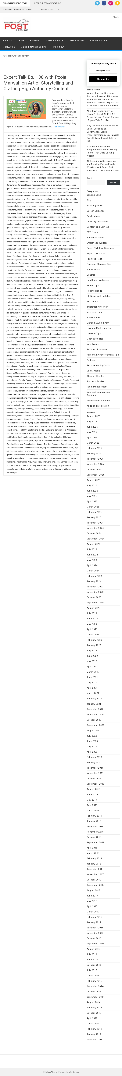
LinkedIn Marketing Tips (33, 47)
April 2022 (92, 666)
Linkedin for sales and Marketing (21, 302)
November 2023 (95, 592)
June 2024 (92, 554)
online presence (60, 327)
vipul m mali (22, 462)
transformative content (60, 455)
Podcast (10, 362)
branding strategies (37, 217)
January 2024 (94, 581)
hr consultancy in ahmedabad (59, 270)
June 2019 (92, 794)
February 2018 (94, 858)
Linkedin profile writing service (20, 309)
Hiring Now (58, 47)
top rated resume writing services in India (31, 455)
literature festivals (49, 316)
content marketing (54, 227)
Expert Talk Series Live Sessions (61, 252)
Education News (95, 237)
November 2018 (95, 831)
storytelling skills (61, 405)
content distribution (43, 224)
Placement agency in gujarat (58, 341)
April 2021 (92, 688)
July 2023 (92, 613)
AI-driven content (28, 149)
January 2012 (94, 1034)
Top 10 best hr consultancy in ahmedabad (54, 419)
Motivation (9, 47)
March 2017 (93, 911)
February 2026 (94, 448)
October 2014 (94, 991)
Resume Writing (98, 41)
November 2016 (95, 933)
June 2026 (92, 427)
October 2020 (94, 720)
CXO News (92, 232)
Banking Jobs (94, 195)
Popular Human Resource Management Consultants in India (32, 369)
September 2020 (95, 725)
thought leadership (62, 416)
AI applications (13, 149)
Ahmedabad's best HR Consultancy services (57, 146)
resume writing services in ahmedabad (54, 398)
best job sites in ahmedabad (51, 178)
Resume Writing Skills (98, 365)
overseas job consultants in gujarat (22, 338)
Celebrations (93, 216)
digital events (38, 238)
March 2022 (93, 672)
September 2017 (95, 885)
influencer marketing (68, 281)
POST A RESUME (39, 384)
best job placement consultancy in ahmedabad (32, 171)
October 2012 (94, 1013)
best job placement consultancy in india (44, 174)
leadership (41, 295)
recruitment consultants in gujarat (32, 394)
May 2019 (92, 799)
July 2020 (92, 736)
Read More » (59, 127)
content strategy (42, 231)
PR (49, 384)
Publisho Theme (50, 1072)
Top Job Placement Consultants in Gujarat (25, 444)
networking (73, 323)
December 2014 (95, 986)
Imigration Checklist (97, 306)
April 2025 (92, 501)
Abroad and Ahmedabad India (42, 142)
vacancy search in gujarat (37, 458)
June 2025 (92, 490)
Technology (57, 408)
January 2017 (94, 922)
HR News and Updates (99, 296)
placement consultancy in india (40, 348)
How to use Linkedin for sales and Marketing (26, 270)
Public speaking (41, 387)
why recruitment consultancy (45, 465)
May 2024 (92, 560)
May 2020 (92, 746)
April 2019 (92, 805)
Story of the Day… (96, 376)
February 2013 (94, 1007)
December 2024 (95, 522)
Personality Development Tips (43, 139)
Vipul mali (32, 462)
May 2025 (92, 496)
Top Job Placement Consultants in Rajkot (24, 448)
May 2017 (92, 901)
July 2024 (92, 549)
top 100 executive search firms (20, 426)
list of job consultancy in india (43, 313)
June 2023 (92, 618)
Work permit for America (65, 469)
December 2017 (95, 869)
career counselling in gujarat (19, 220)
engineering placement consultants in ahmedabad (39, 245)
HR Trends (70, 135)
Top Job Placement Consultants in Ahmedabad (54, 440)
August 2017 (93, 890)
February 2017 (94, 917)
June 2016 (92, 959)
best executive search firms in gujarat (47, 156)
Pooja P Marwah (22, 362)
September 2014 (95, 997)
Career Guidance (54, 41)
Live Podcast (64, 316)
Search (90, 178)
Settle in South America (56, 401)
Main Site (8, 41)
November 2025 (95, 464)
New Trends (24, 139)
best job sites (31, 178)
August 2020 (93, 730)
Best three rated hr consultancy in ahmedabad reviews (35, 195)
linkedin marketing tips (37, 306)
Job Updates (93, 317)
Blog (17, 135)
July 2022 (92, 650)
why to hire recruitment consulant (39, 469)
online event (30, 327)
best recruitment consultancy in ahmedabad (32, 188)
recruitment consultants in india (62, 394)
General (61, 135)
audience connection (63, 149)
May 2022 (92, 661)
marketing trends (40, 320)
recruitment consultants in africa (32, 391)
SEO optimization (37, 401)
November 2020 (95, 714)
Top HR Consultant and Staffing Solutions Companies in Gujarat (34, 433)
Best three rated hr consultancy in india (43, 199)
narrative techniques (28, 323)
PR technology (58, 384)
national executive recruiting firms (52, 323)
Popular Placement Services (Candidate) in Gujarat (40, 380)
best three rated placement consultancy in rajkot (45, 210)
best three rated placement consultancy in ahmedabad (49, 203)
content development (24, 224)
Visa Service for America (67, 462)
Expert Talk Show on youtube (35, 256)
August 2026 (93, 416)
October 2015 (94, 965)
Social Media (93, 370)
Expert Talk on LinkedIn (36, 252)
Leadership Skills (54, 295)
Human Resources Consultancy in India (30, 277)
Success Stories (14, 142)
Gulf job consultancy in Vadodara (40, 267)
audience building (45, 149)
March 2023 (93, 634)
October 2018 (94, 837)
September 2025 (95, 474)
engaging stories (35, 242)
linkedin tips (39, 309)
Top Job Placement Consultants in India (61, 444)
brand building (23, 213)
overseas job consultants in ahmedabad (57, 334)
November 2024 (95, 528)
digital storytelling (68, 238)
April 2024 (92, 565)
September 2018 (95, 842)
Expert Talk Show (14, 256)
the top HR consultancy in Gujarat (46, 412)
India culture (37, 281)
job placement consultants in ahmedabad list (37, 291)
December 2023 (95, 586)
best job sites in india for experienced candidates (33, 181)
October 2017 (94, 879)
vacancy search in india (59, 458)
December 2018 (95, 826)
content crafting (59, 220)
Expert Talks (54, 256)
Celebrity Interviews (97, 221)
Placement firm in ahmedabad (54, 355)
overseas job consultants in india (52, 338)
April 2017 (92, 906)
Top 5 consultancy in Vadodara (47, 426)
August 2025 (93, 480)
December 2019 (95, 768)
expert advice (33, 249)
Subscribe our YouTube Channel (18, 10)
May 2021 (92, 682)
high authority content (65, 267)
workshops (12, 472)
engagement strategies (17, 242)
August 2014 (93, 1002)
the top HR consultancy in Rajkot (39, 416)
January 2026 (94, 453)
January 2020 (94, 762)
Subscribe (103, 79)
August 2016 (93, 949)
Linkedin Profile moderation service (63, 306)
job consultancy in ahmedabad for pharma (35, 288)
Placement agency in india (18, 345)
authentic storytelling (54, 153)
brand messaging (57, 213)
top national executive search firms (58, 448)
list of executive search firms (58, 309)
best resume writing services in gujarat (34, 192)
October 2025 (94, 469)
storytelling (47, 405)
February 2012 (94, 1029)
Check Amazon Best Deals (15, 3)
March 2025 (93, 506)
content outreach (26, 231)
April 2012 (92, 1018)
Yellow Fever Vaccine (98, 400)
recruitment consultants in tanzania (22, 398)
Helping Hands (94, 290)
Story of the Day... (64, 139)
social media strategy (16, 405)
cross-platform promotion (55, 235)
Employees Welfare (97, 243)
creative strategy (21, 235)
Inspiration (28, 284)
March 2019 (93, 810)
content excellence (61, 224)
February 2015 (94, 981)
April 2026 (92, 437)
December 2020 (95, 709)
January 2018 (94, 863)
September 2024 (95, 538)
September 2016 (95, 943)
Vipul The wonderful (46, 462)
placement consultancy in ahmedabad (46, 345)
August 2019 (93, 789)
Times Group (29, 419)
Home (21, 41)
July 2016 (92, 954)
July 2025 (92, 485)
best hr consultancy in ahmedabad (40, 160)
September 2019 (95, 784)
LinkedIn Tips (12, 139)
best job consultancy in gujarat (44, 167)
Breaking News (95, 205)
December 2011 (95, 1039)
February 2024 (94, 576)
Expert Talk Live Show (16, 252)
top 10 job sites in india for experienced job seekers (52, 423)
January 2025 (94, 517)
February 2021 (94, 698)
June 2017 (92, 895)
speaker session (34, 405)
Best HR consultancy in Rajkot (52, 164)
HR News (34, 41)
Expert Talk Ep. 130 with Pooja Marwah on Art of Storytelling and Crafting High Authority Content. (38, 82)
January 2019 (94, 821)
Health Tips (93, 285)
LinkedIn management (16, 306)
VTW (29, 465)
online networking (44, 327)
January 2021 (94, 704)
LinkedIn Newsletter (49, 10)
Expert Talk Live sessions (62, 249)
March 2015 (93, 975)
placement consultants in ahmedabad (34, 352)
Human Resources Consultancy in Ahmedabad (27, 274)
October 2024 (94, 533)
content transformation (61, 231)
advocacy (60, 142)
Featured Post (94, 259)
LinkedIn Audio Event (98, 322)
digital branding (24, 238)
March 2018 (93, 853)
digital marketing (52, 238)
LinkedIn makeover (69, 302)
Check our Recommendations (47, 3)
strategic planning (25, 408)
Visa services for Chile (16, 465)
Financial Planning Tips (99, 264)
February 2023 (94, 640)
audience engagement (16, 153)
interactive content (42, 284)
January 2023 (94, 645)
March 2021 (93, 693)
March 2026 (93, 443)
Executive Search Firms (16, 249)
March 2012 (93, 1023)
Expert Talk (45, 249)
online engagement (15, 327)
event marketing (70, 245)
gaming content (53, 263)
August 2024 (93, 544)
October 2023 (94, 597)
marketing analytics (23, 320)
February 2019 (94, 815)
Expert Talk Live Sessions (46, 135)
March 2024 (93, 570)
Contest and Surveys (98, 227)
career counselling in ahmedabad (61, 217)
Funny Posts (93, 269)
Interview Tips (76, 41)
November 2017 (95, 874)
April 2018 (92, 847)
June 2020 (92, 741)
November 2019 (95, 773)
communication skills (41, 220)
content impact (20, 227)
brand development (39, 213)
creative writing (35, 235)
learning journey (67, 298)
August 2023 (93, 608)
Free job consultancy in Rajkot (31, 263)
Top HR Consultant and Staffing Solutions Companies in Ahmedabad (48, 430)
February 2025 (94, 512)
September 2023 (95, 602)
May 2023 (92, 624)
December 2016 (95, 927)
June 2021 (92, 677)
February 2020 (94, 757)
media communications (59, 320)
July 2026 (92, 421)
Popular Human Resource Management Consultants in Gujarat (45, 366)
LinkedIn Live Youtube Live (47, 302)
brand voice (23, 217)
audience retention (35, 153)
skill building (73, 401)
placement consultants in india (27, 355)
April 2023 (92, 629)
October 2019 (94, 778)
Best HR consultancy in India (26, 164)
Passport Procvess (97, 349)
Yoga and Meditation (98, 405)
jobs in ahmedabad (26, 295)
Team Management (43, 408)
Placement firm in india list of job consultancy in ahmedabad (45, 359)
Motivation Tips (95, 338)
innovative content (14, 284)
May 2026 (92, 432)
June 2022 (92, 656)
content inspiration (37, 227)
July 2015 (92, 970)
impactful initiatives (22, 281)
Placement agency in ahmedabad (30, 341)
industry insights (51, 281)
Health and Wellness (98, 280)
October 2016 (94, 938)
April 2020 (92, 752)
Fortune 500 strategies (40, 259)
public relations (26, 387)
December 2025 (95, 458)
